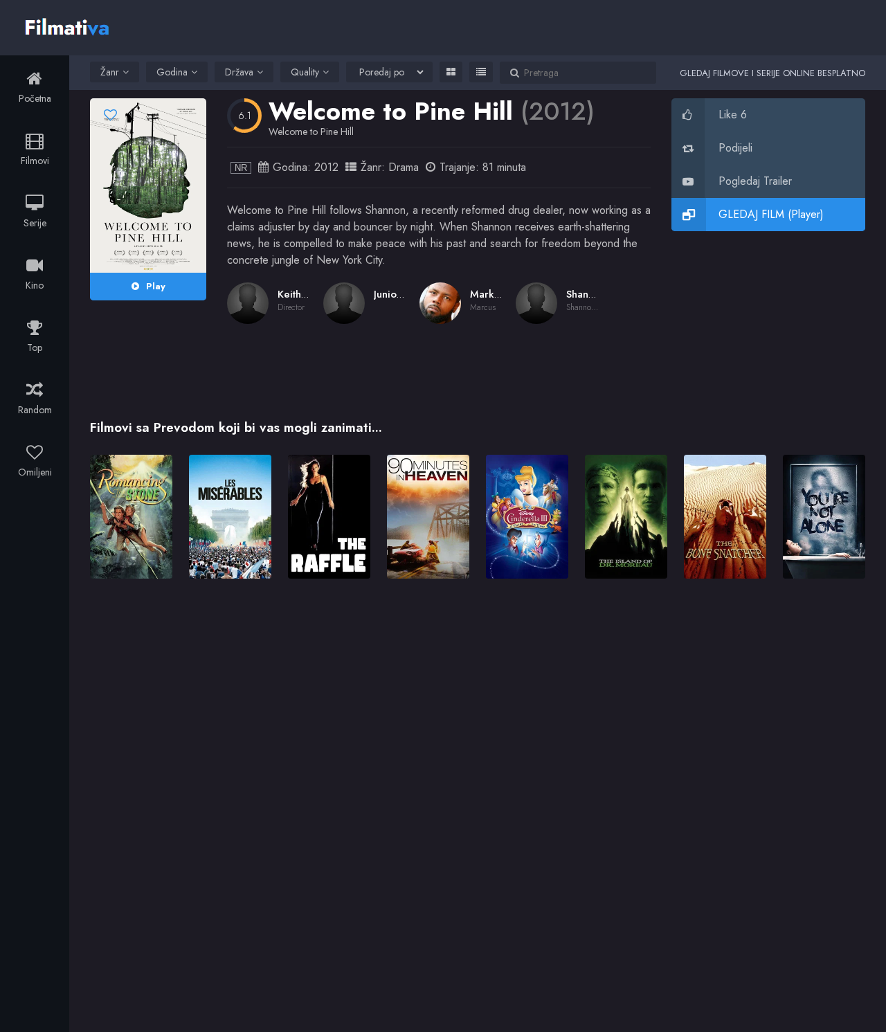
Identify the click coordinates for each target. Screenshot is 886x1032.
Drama (403, 167)
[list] (481, 72)
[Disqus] (477, 790)
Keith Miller (305, 294)
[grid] (451, 72)
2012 (326, 167)
